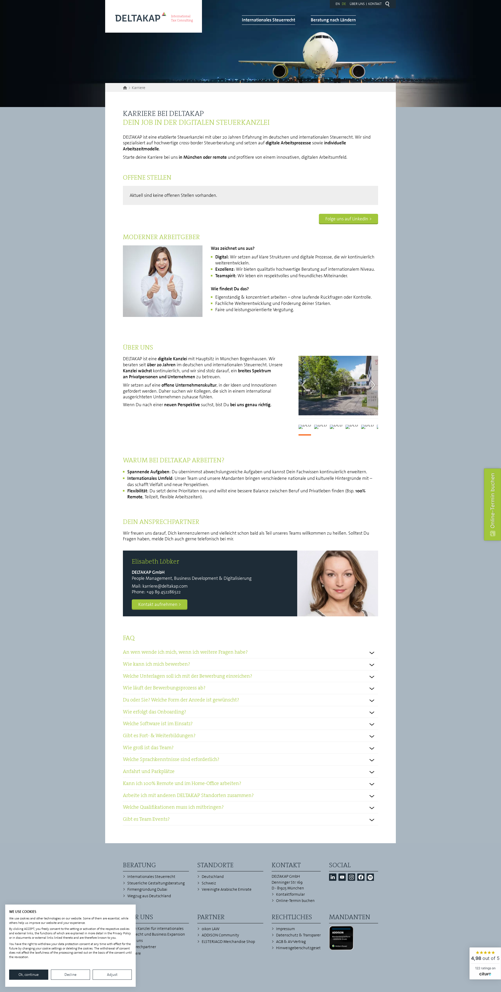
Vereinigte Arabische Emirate (227, 889)
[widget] (485, 963)
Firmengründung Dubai (147, 889)
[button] (332, 877)
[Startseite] (125, 87)
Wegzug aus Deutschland (149, 896)
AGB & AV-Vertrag (291, 941)
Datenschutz (287, 935)
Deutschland (213, 876)
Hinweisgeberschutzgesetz (299, 947)
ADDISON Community (220, 935)
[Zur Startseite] (153, 16)
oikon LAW (210, 928)
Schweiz (209, 883)
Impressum (285, 928)
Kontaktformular (290, 894)
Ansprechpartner (141, 946)
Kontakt (375, 4)
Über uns (357, 4)
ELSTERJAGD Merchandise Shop (228, 941)
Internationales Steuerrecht (268, 20)
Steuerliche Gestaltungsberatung (156, 883)
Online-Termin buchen (295, 900)
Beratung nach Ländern (333, 20)
